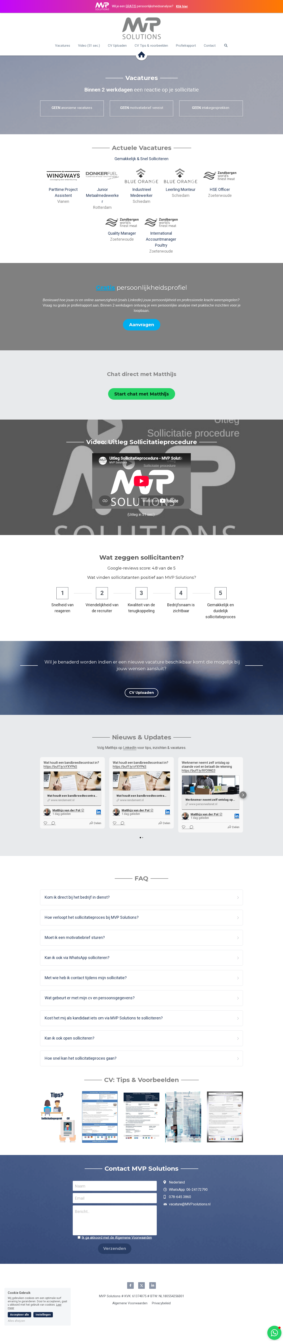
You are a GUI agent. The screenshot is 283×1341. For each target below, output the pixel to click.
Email (79, 1198)
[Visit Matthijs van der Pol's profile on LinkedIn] (47, 812)
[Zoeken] (226, 45)
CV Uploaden (141, 693)
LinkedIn (129, 748)
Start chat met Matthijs (141, 394)
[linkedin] (152, 1285)
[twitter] (141, 1285)
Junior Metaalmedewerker (102, 195)
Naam (80, 1186)
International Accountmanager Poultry (161, 239)
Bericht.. (82, 1211)
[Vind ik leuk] (46, 823)
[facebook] (130, 1285)
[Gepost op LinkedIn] (98, 812)
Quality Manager (122, 233)
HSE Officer (220, 189)
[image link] (141, 28)
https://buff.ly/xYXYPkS (60, 766)
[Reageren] (52, 823)
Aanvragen (141, 324)
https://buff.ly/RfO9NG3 (198, 770)
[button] (40, 794)
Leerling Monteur (180, 189)
